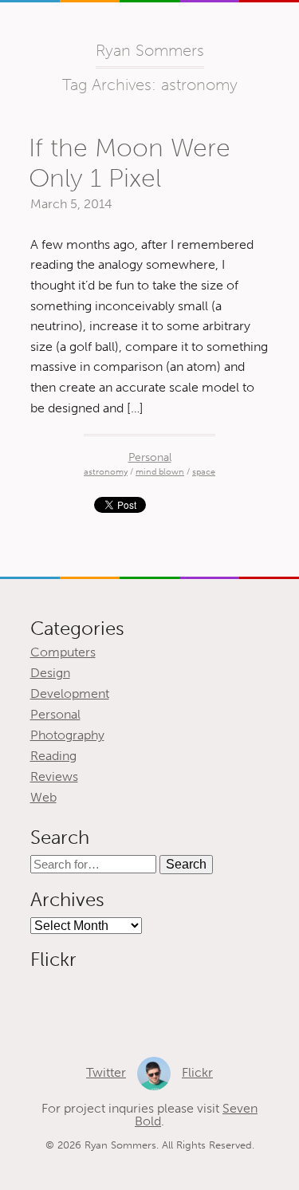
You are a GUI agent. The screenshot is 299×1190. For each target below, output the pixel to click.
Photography (67, 735)
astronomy (106, 472)
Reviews (54, 776)
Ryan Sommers (150, 50)
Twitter (106, 1072)
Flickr (197, 1072)
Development (69, 693)
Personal (149, 457)
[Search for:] (94, 864)
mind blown (160, 472)
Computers (63, 652)
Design (50, 672)
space (203, 472)
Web (43, 797)
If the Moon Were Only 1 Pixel (129, 162)
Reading (53, 755)
